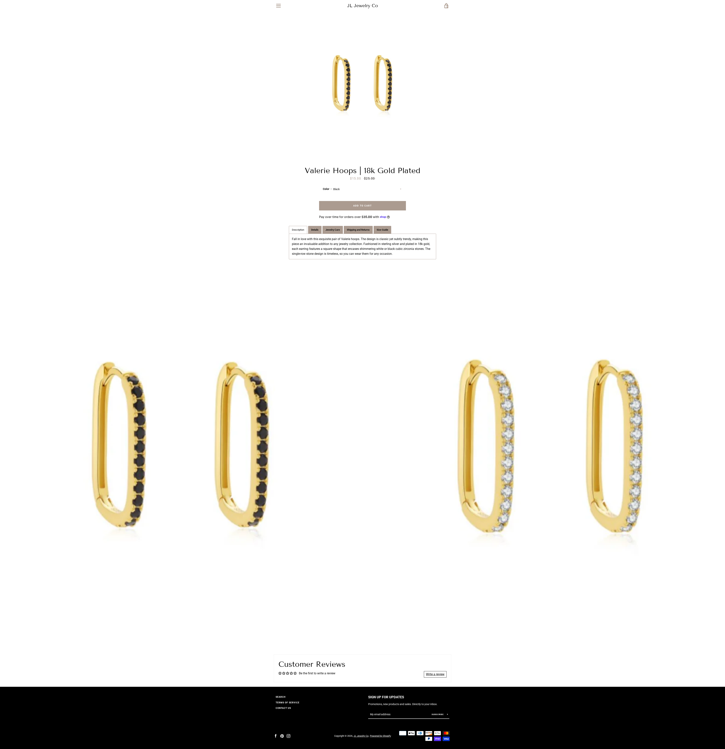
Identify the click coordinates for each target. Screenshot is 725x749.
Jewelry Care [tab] (332, 229)
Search (280, 697)
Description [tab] (298, 229)
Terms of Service (287, 702)
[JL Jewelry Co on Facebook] (276, 735)
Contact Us (283, 708)
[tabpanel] (362, 246)
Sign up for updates (386, 697)
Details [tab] (315, 229)
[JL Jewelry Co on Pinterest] (282, 735)
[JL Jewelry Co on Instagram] (288, 735)
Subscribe (438, 714)
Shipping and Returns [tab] (358, 229)
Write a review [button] (435, 674)
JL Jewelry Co (362, 5)
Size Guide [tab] (382, 229)
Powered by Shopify (380, 735)
